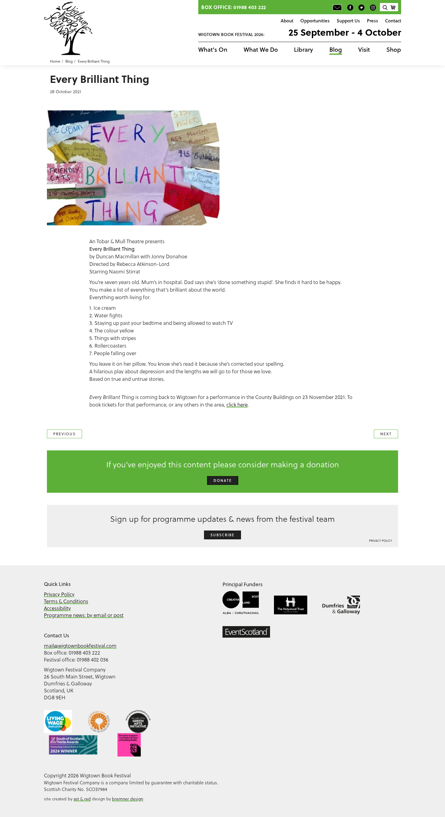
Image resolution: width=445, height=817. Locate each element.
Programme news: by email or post (84, 615)
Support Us (348, 20)
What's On (212, 49)
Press (372, 20)
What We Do (261, 49)
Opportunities (315, 20)
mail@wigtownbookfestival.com (80, 645)
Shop (393, 49)
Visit (364, 49)
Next (386, 433)
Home (55, 61)
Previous (64, 433)
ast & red (82, 799)
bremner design (127, 799)
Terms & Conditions (66, 601)
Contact (393, 20)
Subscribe (222, 535)
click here (237, 404)
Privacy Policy (380, 540)
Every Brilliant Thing (94, 61)
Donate (222, 480)
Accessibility (57, 608)
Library (303, 49)
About (287, 20)
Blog (335, 49)
